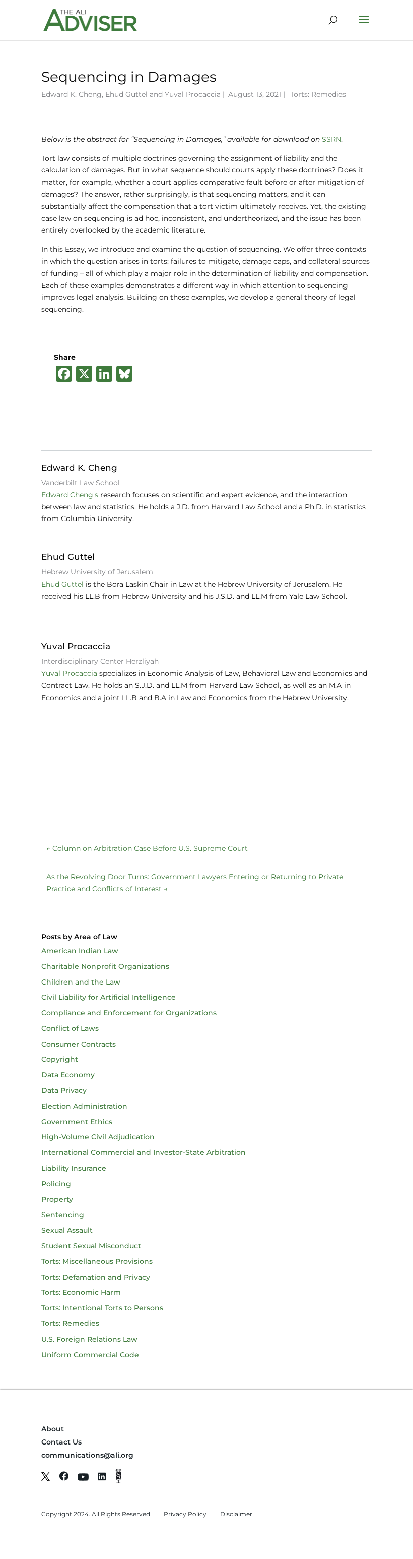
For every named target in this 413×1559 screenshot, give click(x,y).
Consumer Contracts (78, 1044)
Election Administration (84, 1106)
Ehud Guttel (126, 94)
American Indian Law (79, 950)
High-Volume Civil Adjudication (98, 1136)
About (52, 1428)
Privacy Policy (185, 1514)
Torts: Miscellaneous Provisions (97, 1261)
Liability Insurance (73, 1168)
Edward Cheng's (69, 494)
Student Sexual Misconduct (91, 1245)
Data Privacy (64, 1090)
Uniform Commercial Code (90, 1354)
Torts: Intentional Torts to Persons (102, 1307)
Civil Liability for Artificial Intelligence (108, 997)
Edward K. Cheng (71, 94)
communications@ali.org (87, 1455)
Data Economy (68, 1074)
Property (57, 1199)
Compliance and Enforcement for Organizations (129, 1012)
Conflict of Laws (70, 1028)
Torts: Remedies (318, 94)
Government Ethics (76, 1121)
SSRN (331, 139)
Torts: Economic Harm (81, 1292)
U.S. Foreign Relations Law (89, 1339)
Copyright (59, 1059)
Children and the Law (80, 982)
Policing (56, 1183)
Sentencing (62, 1214)
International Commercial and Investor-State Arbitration (143, 1152)
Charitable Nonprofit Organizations (105, 966)
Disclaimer (236, 1514)
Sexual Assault (67, 1230)
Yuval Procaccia (193, 94)
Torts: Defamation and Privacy (95, 1277)
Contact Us (61, 1442)
